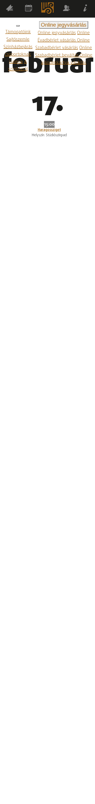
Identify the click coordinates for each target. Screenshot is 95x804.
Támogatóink (18, 32)
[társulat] (66, 8)
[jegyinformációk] (85, 8)
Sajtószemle (17, 39)
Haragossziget (49, 130)
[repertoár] (9, 8)
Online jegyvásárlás (57, 32)
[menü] (18, 25)
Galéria (16, 61)
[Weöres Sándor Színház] (47, 9)
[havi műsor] (28, 8)
